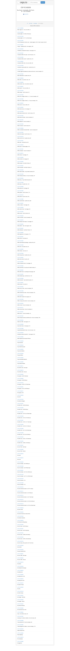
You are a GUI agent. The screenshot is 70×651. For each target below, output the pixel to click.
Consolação (35, 23)
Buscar (43, 2)
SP (27, 23)
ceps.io (23, 2)
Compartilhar (26, 14)
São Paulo (30, 23)
